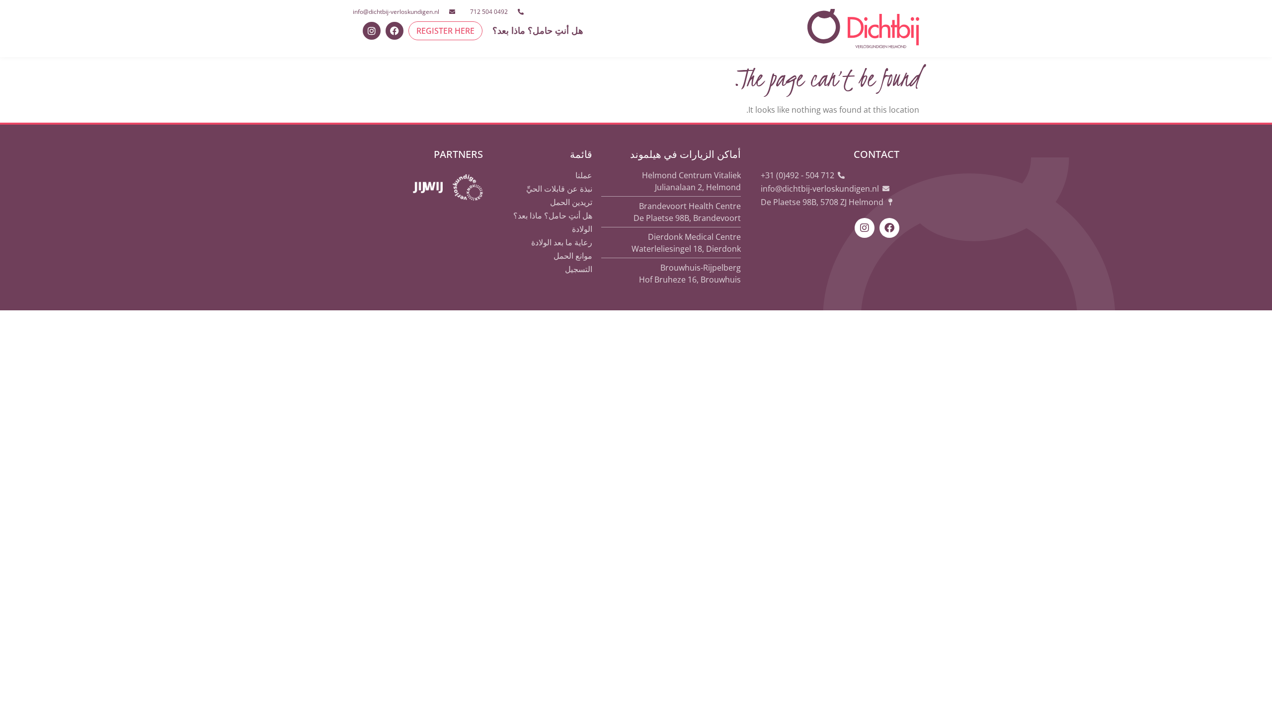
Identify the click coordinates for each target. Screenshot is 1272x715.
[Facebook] (394, 31)
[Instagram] (372, 31)
